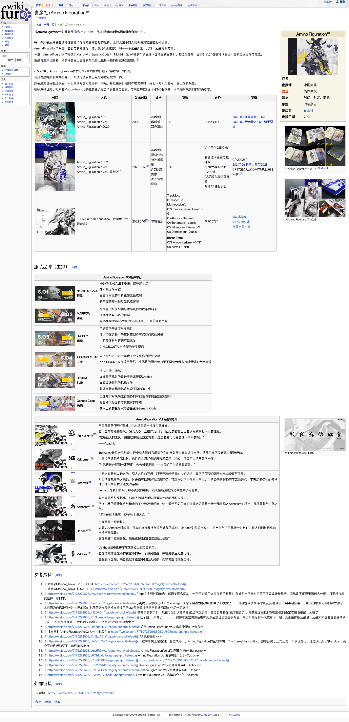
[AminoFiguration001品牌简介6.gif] (55, 403)
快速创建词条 (11, 70)
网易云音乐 (240, 226)
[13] (90, 481)
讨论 (48, 5)
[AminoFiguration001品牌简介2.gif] (55, 315)
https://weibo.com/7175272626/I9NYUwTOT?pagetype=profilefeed (139, 584)
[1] (147, 30)
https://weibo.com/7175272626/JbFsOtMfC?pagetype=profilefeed (139, 589)
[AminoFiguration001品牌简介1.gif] (55, 293)
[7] (120, 170)
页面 (38, 5)
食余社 (42, 17)
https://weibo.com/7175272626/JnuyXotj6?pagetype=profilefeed (90, 594)
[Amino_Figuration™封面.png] (55, 121)
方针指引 (9, 38)
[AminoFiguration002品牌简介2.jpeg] (55, 459)
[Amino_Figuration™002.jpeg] (55, 167)
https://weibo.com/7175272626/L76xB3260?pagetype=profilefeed (91, 660)
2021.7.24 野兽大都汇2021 (249, 164)
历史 (71, 5)
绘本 (54, 24)
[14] (91, 505)
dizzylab (237, 216)
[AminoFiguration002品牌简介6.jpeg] (55, 554)
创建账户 (328, 1)
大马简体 (161, 5)
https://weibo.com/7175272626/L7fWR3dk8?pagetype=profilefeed (91, 665)
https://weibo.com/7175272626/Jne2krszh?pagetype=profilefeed (90, 603)
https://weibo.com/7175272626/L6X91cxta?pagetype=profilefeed (90, 655)
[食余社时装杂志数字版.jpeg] (55, 221)
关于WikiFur (234, 714)
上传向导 (9, 73)
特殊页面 (9, 91)
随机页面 (9, 34)
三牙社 (47, 60)
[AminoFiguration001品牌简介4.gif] (55, 359)
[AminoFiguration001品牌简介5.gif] (55, 380)
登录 (342, 1)
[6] (327, 168)
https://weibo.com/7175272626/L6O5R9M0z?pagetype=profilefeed (92, 650)
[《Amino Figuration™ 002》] (315, 197)
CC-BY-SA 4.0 (207, 714)
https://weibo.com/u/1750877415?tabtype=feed (80, 693)
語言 (285, 91)
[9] (241, 173)
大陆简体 (118, 5)
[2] (139, 59)
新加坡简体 (176, 5)
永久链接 (9, 98)
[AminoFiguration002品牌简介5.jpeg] (55, 530)
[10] (147, 220)
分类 (38, 702)
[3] (318, 168)
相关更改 (9, 87)
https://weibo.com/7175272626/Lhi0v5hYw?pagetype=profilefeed (91, 641)
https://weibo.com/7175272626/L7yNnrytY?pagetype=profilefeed (90, 675)
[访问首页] (15, 11)
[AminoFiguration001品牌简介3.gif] (55, 338)
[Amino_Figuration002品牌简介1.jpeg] (55, 435)
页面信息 (9, 102)
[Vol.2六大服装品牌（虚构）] (315, 434)
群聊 (7, 45)
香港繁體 (132, 5)
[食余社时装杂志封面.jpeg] (313, 56)
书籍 (46, 24)
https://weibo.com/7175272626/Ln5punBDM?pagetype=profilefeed (92, 627)
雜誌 (48, 702)
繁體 (106, 5)
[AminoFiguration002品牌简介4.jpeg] (55, 506)
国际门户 (9, 26)
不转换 (85, 5)
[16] (90, 553)
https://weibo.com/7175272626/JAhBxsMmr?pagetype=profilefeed (91, 636)
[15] (89, 529)
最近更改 (9, 30)
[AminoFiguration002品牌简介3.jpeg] (55, 482)
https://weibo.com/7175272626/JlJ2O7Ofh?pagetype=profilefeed (90, 612)
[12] (90, 458)
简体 (96, 5)
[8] (147, 165)
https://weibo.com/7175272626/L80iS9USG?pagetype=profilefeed (155, 631)
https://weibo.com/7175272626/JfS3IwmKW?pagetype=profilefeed (91, 617)
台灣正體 (192, 5)
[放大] (343, 168)
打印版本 (9, 94)
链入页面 (9, 83)
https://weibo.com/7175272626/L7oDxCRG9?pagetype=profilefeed (92, 670)
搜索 (3, 51)
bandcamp (239, 221)
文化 (39, 24)
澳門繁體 (147, 5)
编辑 (76, 267)
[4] (321, 168)
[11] (95, 434)
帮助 (7, 41)
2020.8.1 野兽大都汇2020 (249, 117)
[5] (324, 168)
